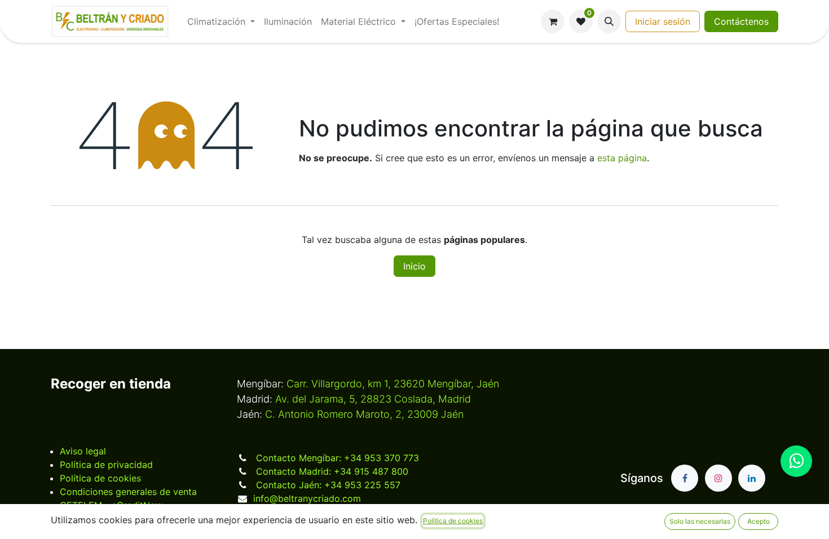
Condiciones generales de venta (128, 491)
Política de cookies (100, 478)
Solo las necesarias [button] (699, 521)
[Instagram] (718, 478)
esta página (622, 158)
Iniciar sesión (662, 21)
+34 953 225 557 (328, 485)
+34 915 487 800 (332, 471)
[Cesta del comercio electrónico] (553, 21)
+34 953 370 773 (337, 457)
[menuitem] (221, 21)
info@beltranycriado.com (307, 498)
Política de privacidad (106, 464)
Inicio (414, 266)
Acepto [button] (758, 521)
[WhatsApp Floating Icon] (796, 461)
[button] (609, 21)
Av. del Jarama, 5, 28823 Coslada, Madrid (373, 399)
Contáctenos (741, 21)
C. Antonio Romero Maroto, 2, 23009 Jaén (364, 414)
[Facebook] (684, 478)
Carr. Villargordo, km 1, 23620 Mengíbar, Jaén (392, 384)
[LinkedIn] (751, 478)
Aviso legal (83, 451)
